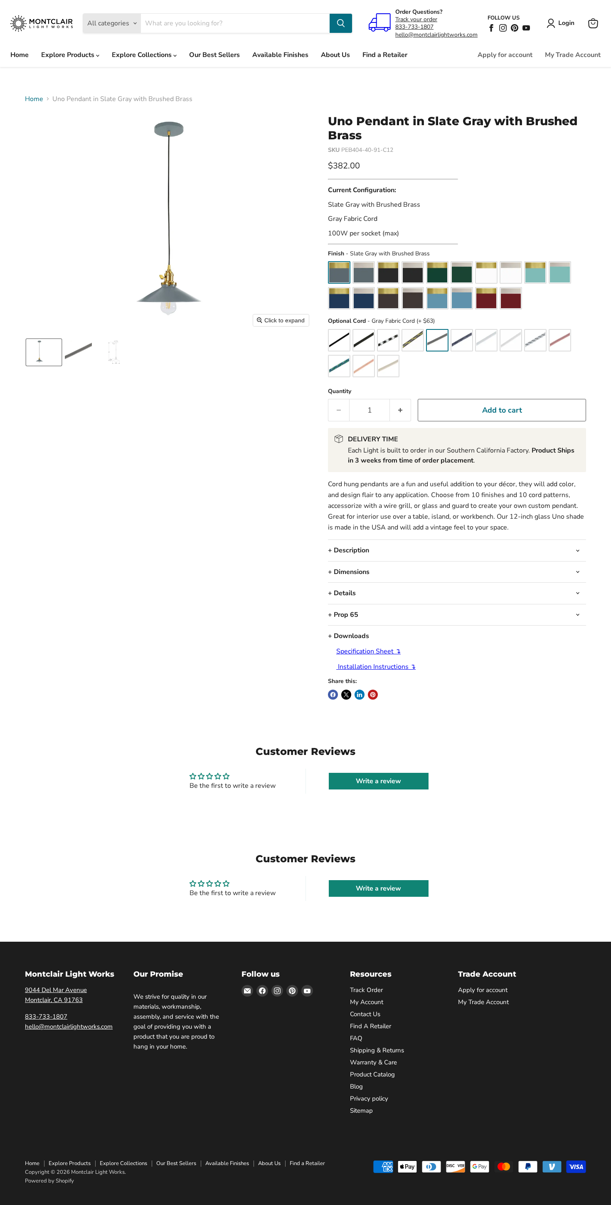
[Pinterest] (514, 28)
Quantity (339, 391)
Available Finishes (280, 54)
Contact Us (365, 1014)
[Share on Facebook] (333, 695)
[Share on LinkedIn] (360, 695)
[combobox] (235, 23)
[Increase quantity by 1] (400, 410)
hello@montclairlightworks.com (436, 35)
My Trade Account (573, 54)
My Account (366, 1002)
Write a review (378, 781)
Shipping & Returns (377, 1050)
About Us (335, 54)
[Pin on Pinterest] (373, 695)
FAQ (356, 1038)
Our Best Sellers (214, 54)
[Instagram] (503, 28)
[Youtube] (526, 28)
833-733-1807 (414, 27)
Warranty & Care (373, 1062)
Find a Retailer (384, 54)
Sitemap (361, 1110)
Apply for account (505, 54)
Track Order (366, 990)
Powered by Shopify (49, 1181)
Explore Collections (142, 54)
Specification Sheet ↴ (368, 651)
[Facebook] (491, 28)
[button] (562, 23)
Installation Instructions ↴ (376, 666)
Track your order (416, 19)
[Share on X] (346, 695)
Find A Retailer (370, 1026)
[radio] (339, 272)
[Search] (341, 23)
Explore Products (68, 54)
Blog (356, 1086)
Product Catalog (372, 1074)
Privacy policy (369, 1098)
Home (19, 54)
